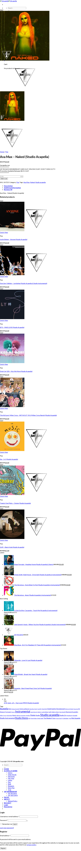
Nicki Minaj (9, 715)
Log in (15, 824)
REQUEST (7, 803)
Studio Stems (21, 718)
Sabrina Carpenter (21, 715)
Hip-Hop (11, 778)
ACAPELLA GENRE (10, 771)
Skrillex (28, 715)
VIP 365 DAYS (13, 795)
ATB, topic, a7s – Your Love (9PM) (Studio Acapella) (21, 703)
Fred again (8, 712)
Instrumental (22, 711)
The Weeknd (47, 718)
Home (2, 152)
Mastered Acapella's (72, 712)
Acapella (4, 708)
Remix (14, 715)
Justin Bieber (44, 712)
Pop (6, 152)
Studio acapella (40, 182)
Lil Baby (57, 712)
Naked (32, 182)
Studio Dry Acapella (72, 715)
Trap (9, 790)
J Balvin (39, 712)
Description (8, 186)
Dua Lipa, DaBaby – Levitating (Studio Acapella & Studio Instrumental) (23, 283)
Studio (38, 715)
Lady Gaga (52, 712)
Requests (11, 786)
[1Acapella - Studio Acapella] (8, 1)
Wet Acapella (75, 718)
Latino (10, 780)
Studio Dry (63, 715)
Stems (32, 715)
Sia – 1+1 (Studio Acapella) (9, 459)
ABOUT (7, 799)
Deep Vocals (12, 774)
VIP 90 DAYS (12, 793)
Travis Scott (59, 718)
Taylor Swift (40, 718)
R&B (9, 784)
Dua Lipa (75, 709)
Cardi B (39, 709)
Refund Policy (12, 801)
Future (13, 712)
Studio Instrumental (7, 718)
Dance (10, 773)
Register (3, 848)
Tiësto (54, 718)
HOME (6, 769)
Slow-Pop (11, 788)
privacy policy (31, 845)
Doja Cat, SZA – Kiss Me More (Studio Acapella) (16, 371)
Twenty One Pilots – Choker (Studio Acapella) (15, 503)
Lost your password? (7, 828)
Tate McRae (34, 718)
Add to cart (4, 178)
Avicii (35, 709)
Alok (9, 709)
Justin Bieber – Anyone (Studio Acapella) (13, 239)
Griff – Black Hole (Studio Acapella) (12, 547)
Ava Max (27, 182)
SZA (29, 718)
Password (4, 820)
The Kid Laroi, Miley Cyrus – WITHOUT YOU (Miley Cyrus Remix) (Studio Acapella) (28, 415)
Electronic (11, 776)
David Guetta (51, 709)
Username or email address (9, 816)
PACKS (6, 797)
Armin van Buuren (24, 709)
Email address (5, 835)
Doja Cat (67, 709)
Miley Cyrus (3, 715)
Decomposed (60, 709)
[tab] (42, 186)
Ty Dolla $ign (65, 718)
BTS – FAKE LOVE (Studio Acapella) (12, 327)
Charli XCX (44, 709)
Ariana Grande (15, 709)
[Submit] (8, 10)
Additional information (12, 188)
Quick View (4, 232)
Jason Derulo (33, 712)
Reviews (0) (8, 189)
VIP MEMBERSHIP (10, 792)
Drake (71, 709)
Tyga (70, 718)
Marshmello (62, 712)
